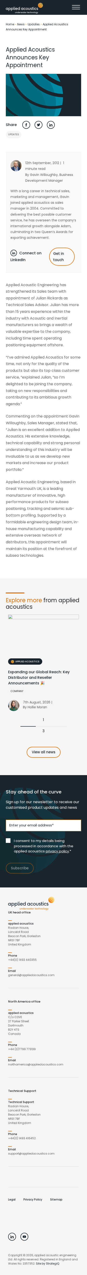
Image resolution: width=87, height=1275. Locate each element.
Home (10, 24)
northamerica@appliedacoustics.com (35, 1064)
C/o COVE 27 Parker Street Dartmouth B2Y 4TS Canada (18, 1025)
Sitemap (56, 1199)
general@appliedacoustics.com (31, 975)
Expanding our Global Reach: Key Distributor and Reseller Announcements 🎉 (39, 678)
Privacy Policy (32, 1199)
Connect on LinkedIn (26, 256)
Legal (12, 1199)
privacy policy (57, 851)
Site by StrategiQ (47, 1263)
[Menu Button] (76, 8)
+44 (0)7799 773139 (22, 1049)
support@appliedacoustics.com (31, 1153)
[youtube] (24, 1237)
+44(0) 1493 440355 (22, 960)
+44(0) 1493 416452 (22, 1138)
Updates (34, 24)
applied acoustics (27, 661)
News (21, 24)
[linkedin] (12, 1237)
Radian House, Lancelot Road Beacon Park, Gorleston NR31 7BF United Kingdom (24, 936)
